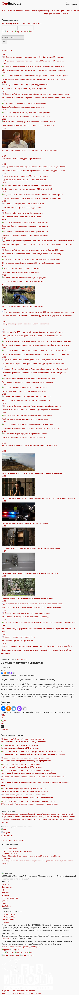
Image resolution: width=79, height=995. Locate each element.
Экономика (6, 895)
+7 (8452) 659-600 (11, 23)
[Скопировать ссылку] (13, 673)
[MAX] (10, 673)
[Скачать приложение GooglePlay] (26, 28)
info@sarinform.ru (19, 840)
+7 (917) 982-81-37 (33, 23)
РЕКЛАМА (5, 922)
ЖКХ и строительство (10, 898)
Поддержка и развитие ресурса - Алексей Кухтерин (21, 993)
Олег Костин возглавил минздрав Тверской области (22, 814)
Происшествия (21, 659)
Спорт (4, 903)
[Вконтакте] (10, 31)
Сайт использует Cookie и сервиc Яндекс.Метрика (21, 947)
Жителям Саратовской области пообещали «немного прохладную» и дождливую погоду (36, 819)
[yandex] (10, 955)
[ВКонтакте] (2, 673)
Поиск (4, 42)
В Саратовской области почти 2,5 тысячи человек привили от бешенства (47, 817)
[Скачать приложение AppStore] (10, 28)
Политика (5, 892)
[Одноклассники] (22, 31)
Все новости (7, 50)
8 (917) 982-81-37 (7, 836)
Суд (3, 890)
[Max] (31, 31)
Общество (5, 884)
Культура (5, 901)
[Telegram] (3, 31)
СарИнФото (6, 906)
